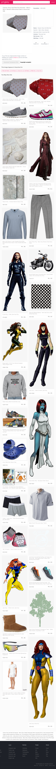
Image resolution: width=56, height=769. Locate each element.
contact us (15, 57)
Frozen (36, 748)
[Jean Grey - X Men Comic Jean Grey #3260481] (15, 581)
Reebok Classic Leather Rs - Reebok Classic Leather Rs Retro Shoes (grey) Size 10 (13, 120)
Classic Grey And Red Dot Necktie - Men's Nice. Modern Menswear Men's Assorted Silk (13, 99)
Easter (23, 756)
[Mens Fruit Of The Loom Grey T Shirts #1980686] (41, 504)
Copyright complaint (25, 62)
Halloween (24, 750)
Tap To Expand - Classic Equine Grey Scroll (12, 549)
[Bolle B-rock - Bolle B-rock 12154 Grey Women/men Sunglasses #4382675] (15, 646)
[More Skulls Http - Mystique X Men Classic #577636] (41, 438)
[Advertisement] (17, 43)
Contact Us (41, 765)
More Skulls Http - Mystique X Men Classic (39, 480)
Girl (36, 750)
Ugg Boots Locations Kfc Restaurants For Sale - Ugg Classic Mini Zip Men (13, 634)
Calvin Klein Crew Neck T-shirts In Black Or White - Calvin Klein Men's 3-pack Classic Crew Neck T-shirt (14, 694)
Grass (47, 752)
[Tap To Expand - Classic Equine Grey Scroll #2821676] (15, 537)
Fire (47, 750)
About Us (36, 765)
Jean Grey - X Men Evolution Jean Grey (38, 390)
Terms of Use (52, 765)
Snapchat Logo (12, 756)
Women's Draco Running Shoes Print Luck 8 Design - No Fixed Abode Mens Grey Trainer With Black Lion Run (14, 430)
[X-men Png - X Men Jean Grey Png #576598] (15, 281)
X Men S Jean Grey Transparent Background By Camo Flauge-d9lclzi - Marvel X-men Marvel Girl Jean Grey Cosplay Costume (40, 185)
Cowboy (37, 756)
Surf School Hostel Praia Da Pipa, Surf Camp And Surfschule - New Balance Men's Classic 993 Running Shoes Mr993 (40, 558)
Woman (37, 754)
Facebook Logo (12, 754)
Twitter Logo (11, 750)
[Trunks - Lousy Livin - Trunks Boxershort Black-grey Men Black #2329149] (15, 505)
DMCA (46, 765)
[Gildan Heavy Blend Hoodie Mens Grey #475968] (15, 385)
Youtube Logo (12, 752)
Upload (53, 2)
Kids (36, 758)
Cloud (47, 748)
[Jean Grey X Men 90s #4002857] (41, 679)
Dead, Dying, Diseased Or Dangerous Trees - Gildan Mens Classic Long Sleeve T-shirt (41, 630)
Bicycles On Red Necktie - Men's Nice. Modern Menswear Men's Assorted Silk (39, 102)
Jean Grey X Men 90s (34, 723)
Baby (36, 752)
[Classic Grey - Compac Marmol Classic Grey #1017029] (15, 187)
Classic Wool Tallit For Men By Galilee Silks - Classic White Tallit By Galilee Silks (14, 167)
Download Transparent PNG (11, 62)
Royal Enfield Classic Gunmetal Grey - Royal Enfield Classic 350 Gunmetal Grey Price (41, 275)
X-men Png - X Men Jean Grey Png (10, 314)
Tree (47, 756)
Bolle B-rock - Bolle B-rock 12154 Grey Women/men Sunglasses (14, 654)
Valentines (24, 754)
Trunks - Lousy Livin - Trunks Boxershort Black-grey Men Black (13, 519)
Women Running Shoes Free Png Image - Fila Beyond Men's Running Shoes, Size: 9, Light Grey (40, 583)
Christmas (24, 748)
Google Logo (11, 758)
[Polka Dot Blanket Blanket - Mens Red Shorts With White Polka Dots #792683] (41, 296)
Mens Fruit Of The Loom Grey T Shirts (38, 523)
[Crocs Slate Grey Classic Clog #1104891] (15, 449)
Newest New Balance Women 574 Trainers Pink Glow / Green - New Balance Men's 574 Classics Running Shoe (40, 123)
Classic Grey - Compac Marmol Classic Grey (13, 201)
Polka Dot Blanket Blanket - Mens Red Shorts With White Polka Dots (40, 313)
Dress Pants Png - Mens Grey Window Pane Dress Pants (40, 242)
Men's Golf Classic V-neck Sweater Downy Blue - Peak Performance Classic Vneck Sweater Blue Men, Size (14, 242)
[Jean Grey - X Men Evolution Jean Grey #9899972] (41, 354)
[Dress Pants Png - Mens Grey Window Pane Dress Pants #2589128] (41, 216)
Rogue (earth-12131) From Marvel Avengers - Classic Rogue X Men (13, 364)
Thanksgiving (25, 752)
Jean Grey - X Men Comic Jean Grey (11, 607)
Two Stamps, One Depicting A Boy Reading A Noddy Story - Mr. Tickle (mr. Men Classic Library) (14, 487)
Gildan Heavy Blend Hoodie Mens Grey (11, 401)
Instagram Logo (12, 748)
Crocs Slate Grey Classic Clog (9, 462)
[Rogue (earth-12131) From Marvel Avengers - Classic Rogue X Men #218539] (15, 341)
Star (47, 754)
